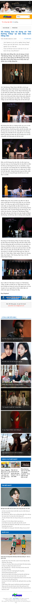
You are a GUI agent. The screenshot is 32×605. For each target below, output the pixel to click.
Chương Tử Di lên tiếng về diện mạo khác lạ (12, 521)
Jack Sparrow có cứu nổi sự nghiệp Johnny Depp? (17, 42)
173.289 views (27, 38)
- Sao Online (15, 598)
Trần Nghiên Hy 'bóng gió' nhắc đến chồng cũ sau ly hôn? (16, 528)
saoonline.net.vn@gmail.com (16, 305)
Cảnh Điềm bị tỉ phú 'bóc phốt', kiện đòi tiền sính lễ (14, 523)
